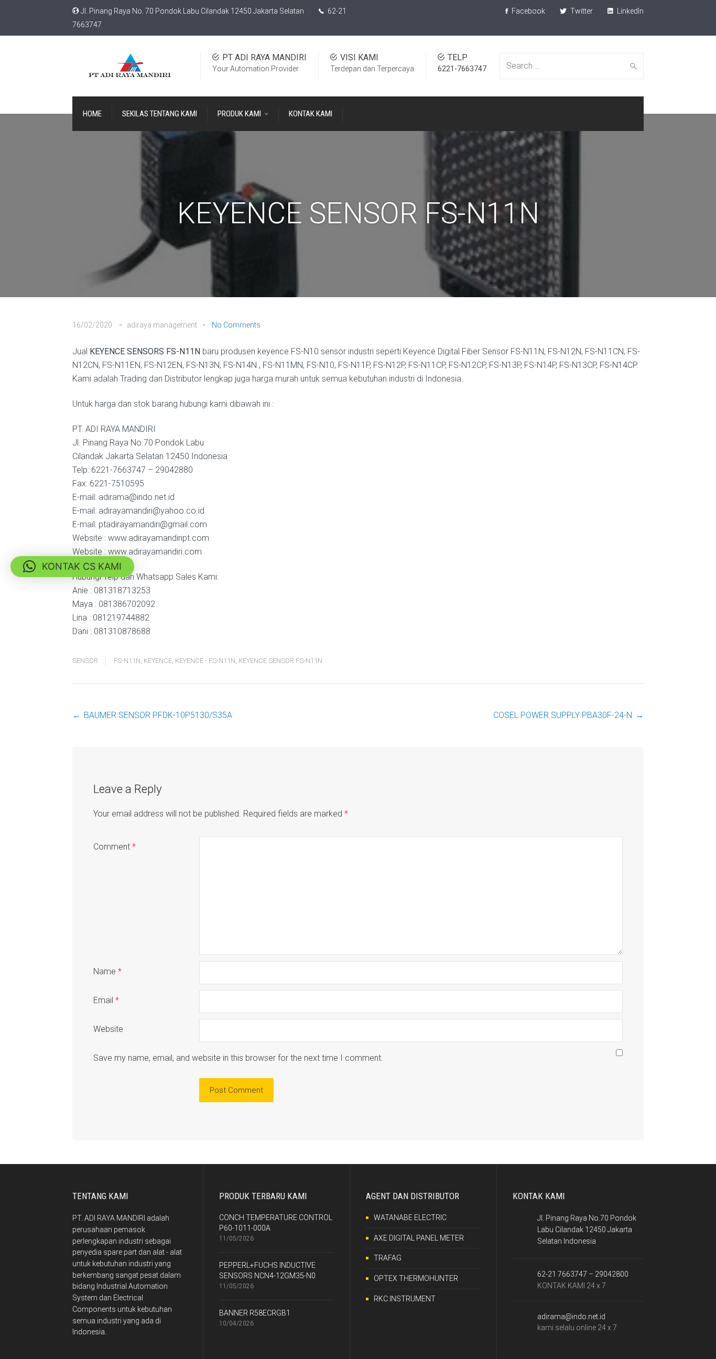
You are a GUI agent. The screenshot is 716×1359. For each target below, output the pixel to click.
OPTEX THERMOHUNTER (416, 1278)
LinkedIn (629, 11)
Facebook (527, 11)
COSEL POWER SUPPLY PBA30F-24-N (562, 715)
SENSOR (85, 661)
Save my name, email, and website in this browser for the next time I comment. (238, 1058)
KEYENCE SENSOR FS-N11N (280, 661)
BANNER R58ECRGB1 (254, 1313)
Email (106, 1000)
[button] (72, 566)
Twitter (581, 11)
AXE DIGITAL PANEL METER (419, 1238)
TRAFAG (388, 1258)
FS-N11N (127, 661)
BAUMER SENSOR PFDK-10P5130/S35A (158, 715)
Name (107, 971)
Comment (114, 847)
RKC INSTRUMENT (405, 1299)
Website (108, 1029)
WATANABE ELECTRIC (410, 1217)
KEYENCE (158, 661)
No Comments (236, 325)
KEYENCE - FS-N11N (205, 661)
